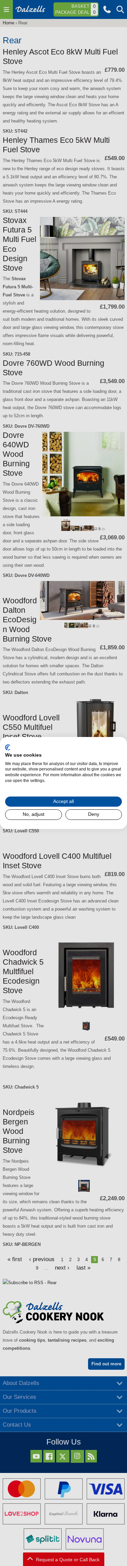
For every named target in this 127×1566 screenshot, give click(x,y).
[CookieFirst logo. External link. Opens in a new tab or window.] (7, 747)
